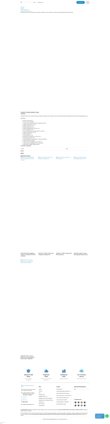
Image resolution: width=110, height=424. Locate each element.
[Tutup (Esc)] (4, 422)
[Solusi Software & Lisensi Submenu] (70, 403)
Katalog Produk (42, 394)
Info (34, 2)
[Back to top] (107, 421)
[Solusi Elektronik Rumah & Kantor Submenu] (70, 393)
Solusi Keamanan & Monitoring (62, 397)
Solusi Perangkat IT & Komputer (63, 401)
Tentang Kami (41, 405)
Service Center (42, 403)
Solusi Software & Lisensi (61, 403)
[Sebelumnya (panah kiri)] (0, 423)
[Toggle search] (87, 2)
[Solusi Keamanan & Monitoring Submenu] (70, 397)
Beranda (22, 7)
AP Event (40, 390)
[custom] (75, 402)
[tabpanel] (54, 129)
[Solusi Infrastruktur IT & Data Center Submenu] (71, 395)
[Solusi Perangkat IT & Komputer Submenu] (70, 401)
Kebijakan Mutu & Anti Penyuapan (45, 398)
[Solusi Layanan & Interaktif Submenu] (70, 399)
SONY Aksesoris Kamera (26, 11)
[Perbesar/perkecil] (0, 422)
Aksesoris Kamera (25, 9)
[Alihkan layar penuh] (1, 422)
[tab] (23, 112)
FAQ (39, 392)
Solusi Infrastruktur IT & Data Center (64, 395)
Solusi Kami (40, 2)
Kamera (22, 8)
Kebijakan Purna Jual (43, 396)
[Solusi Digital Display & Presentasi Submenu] (70, 390)
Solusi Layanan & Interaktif (62, 399)
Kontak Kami (41, 401)
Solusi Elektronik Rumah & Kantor (63, 393)
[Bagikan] (3, 422)
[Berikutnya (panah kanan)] (1, 423)
